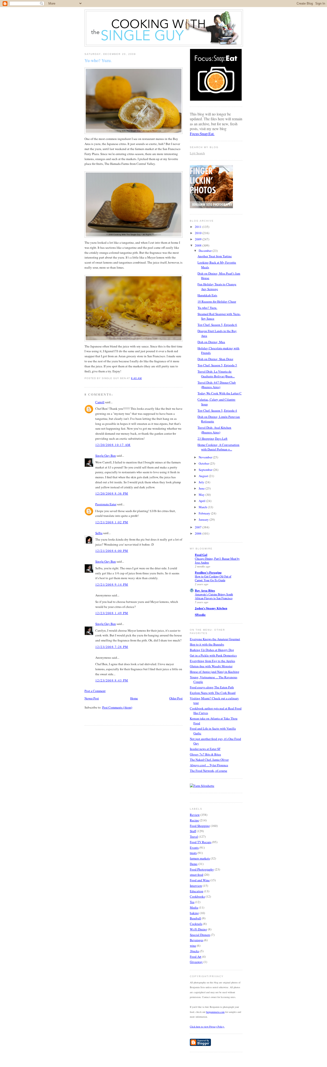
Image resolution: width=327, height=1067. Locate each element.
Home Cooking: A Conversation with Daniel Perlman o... (218, 447)
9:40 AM (136, 378)
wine (193, 945)
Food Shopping (200, 826)
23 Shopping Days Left (212, 438)
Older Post (176, 698)
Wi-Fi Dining (198, 929)
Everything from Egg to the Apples (212, 661)
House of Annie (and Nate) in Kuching (214, 671)
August (204, 476)
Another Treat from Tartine (214, 256)
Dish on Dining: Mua (211, 342)
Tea (192, 902)
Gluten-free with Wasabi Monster (211, 666)
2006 (198, 533)
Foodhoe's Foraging (208, 572)
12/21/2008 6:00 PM (111, 550)
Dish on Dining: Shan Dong (215, 359)
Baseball (195, 918)
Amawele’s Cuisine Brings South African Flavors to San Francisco (214, 596)
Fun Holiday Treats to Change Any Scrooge (216, 286)
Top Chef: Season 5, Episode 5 (217, 365)
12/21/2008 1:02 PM (111, 522)
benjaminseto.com (215, 1012)
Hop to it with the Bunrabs (207, 644)
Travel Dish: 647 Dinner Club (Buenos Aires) (216, 384)
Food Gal (201, 554)
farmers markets (200, 858)
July (202, 482)
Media (194, 907)
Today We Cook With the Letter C (219, 393)
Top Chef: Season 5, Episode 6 (217, 325)
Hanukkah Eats (207, 295)
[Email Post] (143, 378)
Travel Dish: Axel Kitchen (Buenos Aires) (214, 429)
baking (194, 913)
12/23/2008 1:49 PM (111, 613)
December (205, 250)
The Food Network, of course (208, 770)
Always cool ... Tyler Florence (209, 765)
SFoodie (200, 614)
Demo (193, 864)
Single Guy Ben (105, 455)
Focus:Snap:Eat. (202, 133)
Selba (98, 533)
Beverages (196, 940)
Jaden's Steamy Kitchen (211, 608)
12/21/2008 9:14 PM (111, 584)
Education (196, 891)
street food (196, 874)
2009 (198, 239)
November (206, 457)
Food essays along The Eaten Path (212, 687)
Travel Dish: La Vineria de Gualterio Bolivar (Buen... (216, 373)
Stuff (193, 831)
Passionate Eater (105, 504)
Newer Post (92, 698)
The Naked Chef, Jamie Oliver (209, 759)
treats (193, 853)
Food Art (195, 956)
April (202, 501)
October (204, 463)
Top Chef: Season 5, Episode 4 (217, 410)
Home (134, 698)
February (205, 513)
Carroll (99, 402)
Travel (194, 836)
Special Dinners (200, 935)
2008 (198, 245)
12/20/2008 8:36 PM (111, 493)
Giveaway (196, 962)
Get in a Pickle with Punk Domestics (213, 655)
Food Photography (202, 869)
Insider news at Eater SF (205, 749)
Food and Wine (200, 880)
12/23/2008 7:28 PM (111, 647)
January (204, 519)
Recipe (194, 820)
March (203, 507)
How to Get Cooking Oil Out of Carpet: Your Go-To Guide (213, 578)
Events (194, 847)
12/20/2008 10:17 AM (113, 445)
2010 (198, 233)
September (206, 469)
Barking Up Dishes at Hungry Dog (212, 650)
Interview (196, 885)
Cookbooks (197, 896)
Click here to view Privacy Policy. (207, 1026)
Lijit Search (197, 153)
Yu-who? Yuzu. (98, 60)
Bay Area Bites (205, 590)
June (202, 488)
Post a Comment (95, 691)
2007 (198, 527)
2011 (198, 227)
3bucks (194, 951)
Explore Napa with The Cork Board (213, 693)
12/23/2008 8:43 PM (111, 680)
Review (195, 815)
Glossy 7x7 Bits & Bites (205, 754)
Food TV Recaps (200, 842)
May (202, 494)
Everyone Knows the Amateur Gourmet (215, 639)
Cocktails (196, 924)
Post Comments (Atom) (117, 707)
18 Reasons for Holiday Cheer (216, 301)
